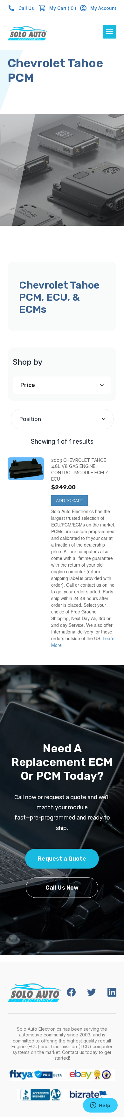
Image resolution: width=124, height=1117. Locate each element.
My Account (103, 8)
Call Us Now (62, 887)
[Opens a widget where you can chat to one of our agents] (100, 1106)
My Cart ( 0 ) (62, 8)
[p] (26, 468)
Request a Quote (62, 858)
